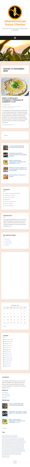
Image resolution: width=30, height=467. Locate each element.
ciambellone (5, 442)
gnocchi (4, 444)
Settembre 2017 (8, 345)
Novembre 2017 (9, 341)
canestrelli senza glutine (8, 439)
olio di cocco (14, 444)
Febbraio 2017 (8, 353)
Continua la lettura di (10, 125)
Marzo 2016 (8, 366)
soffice (16, 450)
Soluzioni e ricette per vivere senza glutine (11, 106)
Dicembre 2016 (8, 358)
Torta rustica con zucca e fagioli (17, 175)
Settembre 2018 (8, 339)
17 (4, 319)
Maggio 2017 (8, 349)
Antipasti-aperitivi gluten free (8, 107)
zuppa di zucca (6, 456)
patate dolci (5, 447)
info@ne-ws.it (8, 226)
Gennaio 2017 (8, 356)
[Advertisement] (13, 275)
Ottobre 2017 (8, 343)
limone (8, 444)
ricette (10, 447)
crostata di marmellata (14, 442)
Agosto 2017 (8, 347)
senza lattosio (5, 450)
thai (20, 450)
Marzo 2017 (8, 351)
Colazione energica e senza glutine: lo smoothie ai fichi (18, 154)
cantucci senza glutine (18, 439)
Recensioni (7, 199)
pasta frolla (20, 444)
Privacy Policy (8, 243)
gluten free (22, 442)
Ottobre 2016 (8, 362)
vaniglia (4, 453)
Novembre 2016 (9, 360)
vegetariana (9, 453)
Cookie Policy (8, 241)
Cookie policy (6, 394)
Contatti (7, 245)
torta (23, 450)
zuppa (19, 453)
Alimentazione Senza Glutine (15, 22)
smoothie (12, 450)
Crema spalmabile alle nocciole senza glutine (16, 146)
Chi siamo (7, 239)
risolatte (14, 447)
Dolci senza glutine (10, 197)
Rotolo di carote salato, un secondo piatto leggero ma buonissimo (18, 169)
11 (7, 316)
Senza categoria (9, 203)
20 (14, 319)
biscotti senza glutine (11, 436)
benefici (4, 436)
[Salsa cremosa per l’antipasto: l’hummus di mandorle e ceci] (16, 88)
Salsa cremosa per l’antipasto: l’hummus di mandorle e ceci (12, 100)
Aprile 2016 (7, 364)
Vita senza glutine (9, 205)
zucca (15, 453)
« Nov (4, 326)
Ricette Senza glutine (10, 201)
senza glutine (20, 447)
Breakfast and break (10, 195)
